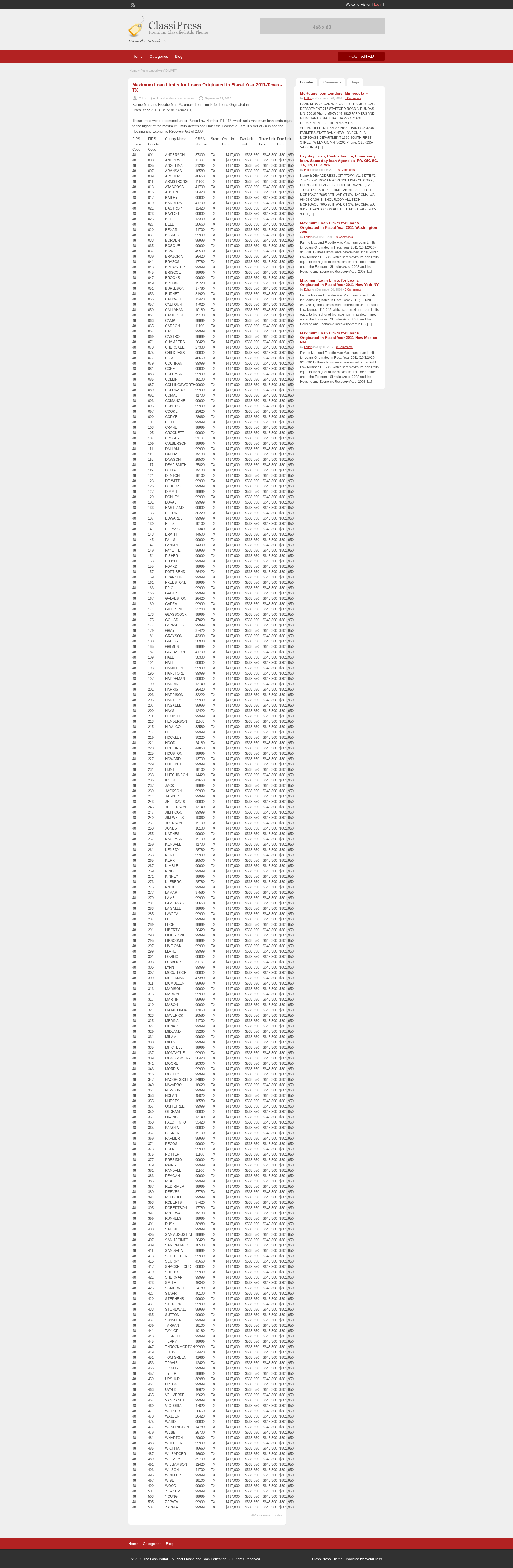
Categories (159, 56)
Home (138, 56)
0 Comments (353, 98)
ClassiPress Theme (327, 1559)
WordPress (373, 1559)
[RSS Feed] (132, 4)
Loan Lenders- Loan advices (175, 98)
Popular (306, 82)
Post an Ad (361, 56)
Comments (332, 82)
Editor (142, 98)
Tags (355, 82)
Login (378, 4)
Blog (178, 56)
